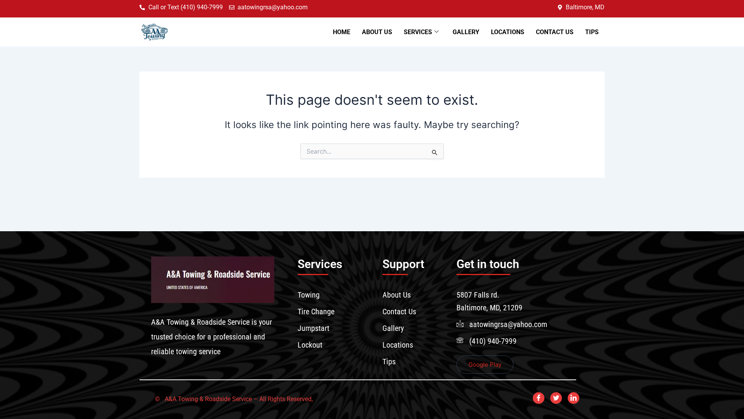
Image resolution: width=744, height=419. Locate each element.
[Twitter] (556, 398)
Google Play (484, 364)
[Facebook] (538, 398)
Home (341, 32)
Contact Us (555, 32)
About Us (377, 32)
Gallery (466, 32)
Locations (507, 32)
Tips (592, 32)
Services (418, 32)
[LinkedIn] (573, 398)
